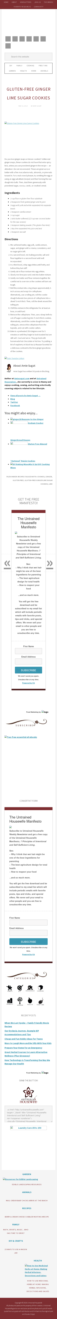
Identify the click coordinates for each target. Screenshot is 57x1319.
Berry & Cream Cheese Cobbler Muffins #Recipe (27, 1217)
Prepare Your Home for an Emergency (23, 1047)
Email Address (28, 656)
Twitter (14, 402)
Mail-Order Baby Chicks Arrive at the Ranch (27, 1200)
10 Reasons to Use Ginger (31, 419)
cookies (41, 477)
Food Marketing (32, 712)
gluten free (18, 480)
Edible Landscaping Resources (27, 1184)
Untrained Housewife (28, 22)
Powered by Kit (28, 683)
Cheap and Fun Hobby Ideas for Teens (24, 1038)
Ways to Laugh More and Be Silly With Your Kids (28, 1043)
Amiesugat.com (21, 378)
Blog (12, 399)
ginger (48, 477)
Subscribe (28, 670)
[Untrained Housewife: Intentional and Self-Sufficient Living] (28, 1103)
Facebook (15, 405)
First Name (28, 646)
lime (50, 484)
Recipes (21, 477)
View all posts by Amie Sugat (25, 395)
